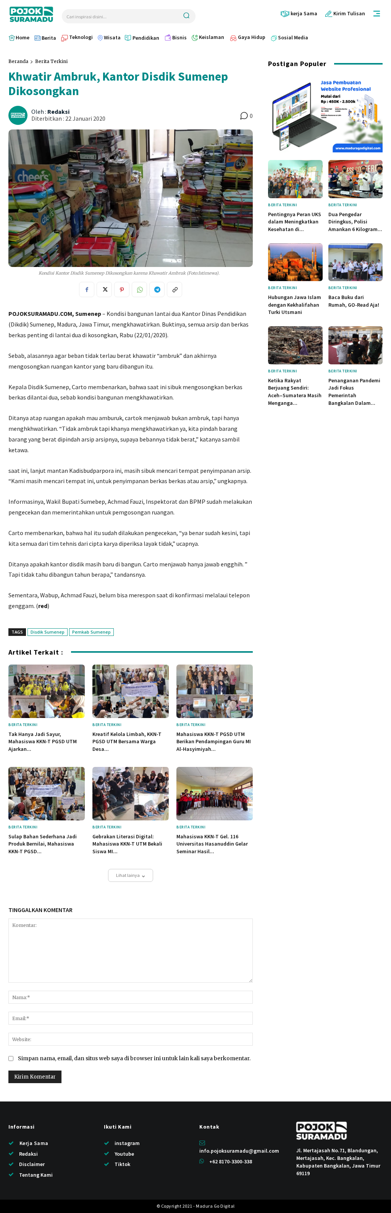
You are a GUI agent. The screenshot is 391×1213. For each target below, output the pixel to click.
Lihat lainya (128, 875)
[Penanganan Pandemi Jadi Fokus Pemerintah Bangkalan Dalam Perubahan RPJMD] (355, 345)
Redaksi (58, 111)
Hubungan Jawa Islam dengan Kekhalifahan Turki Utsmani (294, 304)
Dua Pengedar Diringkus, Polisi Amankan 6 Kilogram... (355, 222)
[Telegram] (157, 289)
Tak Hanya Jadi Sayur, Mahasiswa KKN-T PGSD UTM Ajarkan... (42, 741)
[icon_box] (298, 13)
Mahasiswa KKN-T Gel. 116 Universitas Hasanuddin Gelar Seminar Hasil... (212, 844)
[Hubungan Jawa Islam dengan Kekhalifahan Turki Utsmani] (295, 262)
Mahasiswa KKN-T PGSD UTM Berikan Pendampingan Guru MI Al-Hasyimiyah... (213, 741)
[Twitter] (104, 289)
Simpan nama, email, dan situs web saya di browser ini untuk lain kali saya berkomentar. (134, 1058)
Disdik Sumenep (48, 632)
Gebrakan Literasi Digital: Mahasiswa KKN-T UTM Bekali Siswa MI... (127, 844)
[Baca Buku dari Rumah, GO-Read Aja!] (355, 262)
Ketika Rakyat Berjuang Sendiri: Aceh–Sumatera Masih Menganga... (295, 391)
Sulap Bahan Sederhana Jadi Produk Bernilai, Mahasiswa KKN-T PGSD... (42, 844)
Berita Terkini (51, 61)
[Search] (186, 16)
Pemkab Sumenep (91, 632)
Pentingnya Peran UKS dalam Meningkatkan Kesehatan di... (294, 222)
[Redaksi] (19, 115)
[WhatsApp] (139, 289)
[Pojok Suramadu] (31, 14)
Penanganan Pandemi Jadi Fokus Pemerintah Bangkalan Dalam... (354, 391)
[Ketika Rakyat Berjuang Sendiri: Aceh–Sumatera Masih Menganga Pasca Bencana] (295, 345)
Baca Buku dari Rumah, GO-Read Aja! (353, 301)
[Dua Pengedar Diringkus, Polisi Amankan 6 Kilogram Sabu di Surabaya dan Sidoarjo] (355, 179)
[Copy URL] (174, 289)
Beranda (18, 61)
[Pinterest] (121, 289)
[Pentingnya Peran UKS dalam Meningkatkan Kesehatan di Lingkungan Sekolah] (295, 179)
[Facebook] (86, 289)
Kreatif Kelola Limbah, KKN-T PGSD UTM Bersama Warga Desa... (127, 741)
